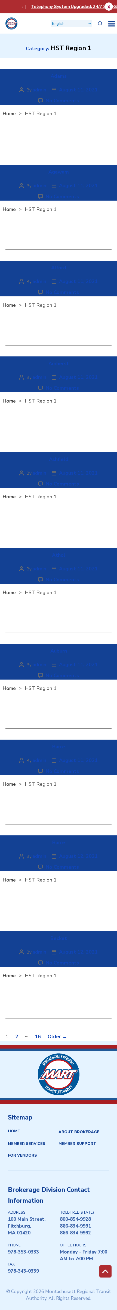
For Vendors (22, 1155)
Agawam (58, 172)
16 (38, 1036)
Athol (58, 555)
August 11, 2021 (78, 90)
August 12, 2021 (78, 856)
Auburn (58, 651)
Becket (58, 938)
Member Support (77, 1143)
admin (39, 90)
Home (14, 1131)
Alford (58, 267)
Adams (59, 76)
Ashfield (58, 459)
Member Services (26, 1143)
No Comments (62, 100)
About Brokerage (79, 1132)
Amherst (58, 363)
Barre (58, 746)
